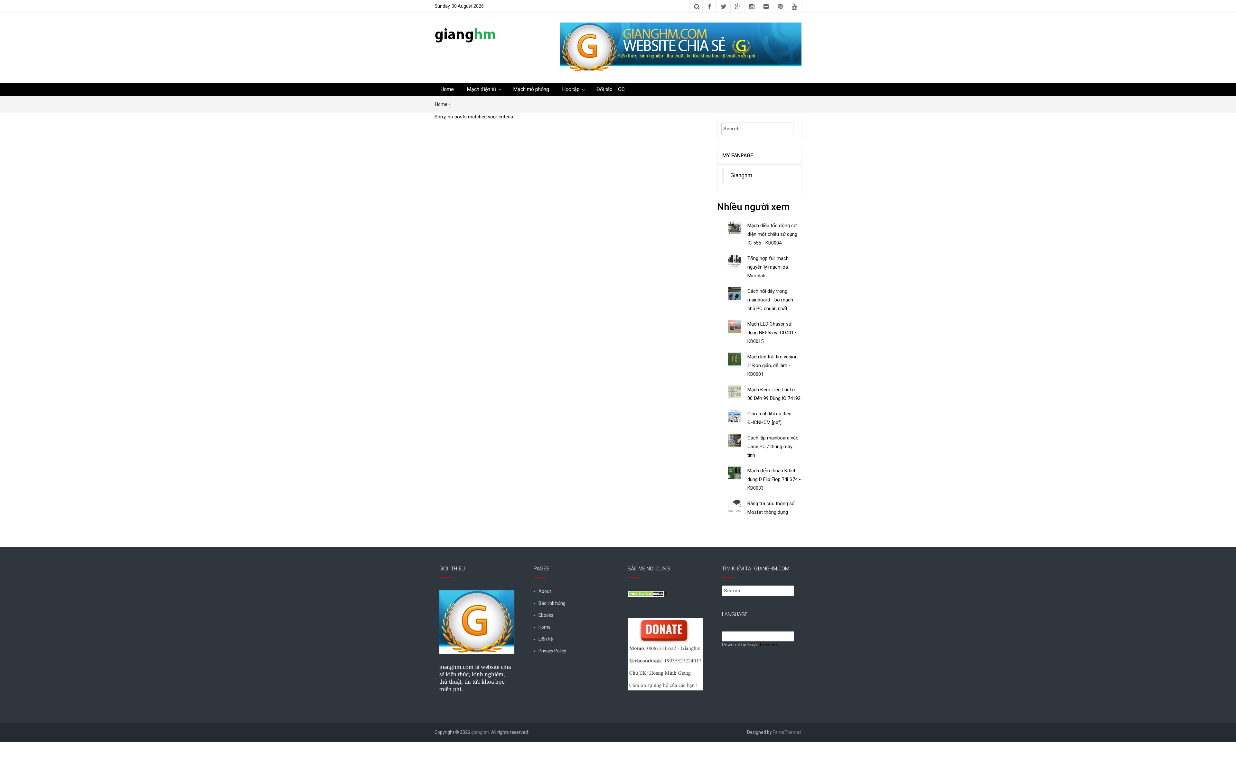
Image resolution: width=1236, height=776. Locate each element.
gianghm (480, 732)
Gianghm (741, 175)
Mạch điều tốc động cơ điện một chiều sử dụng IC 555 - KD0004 (772, 234)
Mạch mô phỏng (531, 89)
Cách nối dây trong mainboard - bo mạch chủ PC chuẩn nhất (770, 299)
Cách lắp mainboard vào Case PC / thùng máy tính (773, 446)
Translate (768, 644)
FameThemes (787, 732)
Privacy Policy (552, 650)
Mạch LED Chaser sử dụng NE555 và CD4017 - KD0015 (773, 332)
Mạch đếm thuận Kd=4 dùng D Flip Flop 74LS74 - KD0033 (774, 479)
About (544, 591)
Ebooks (545, 615)
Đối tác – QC (610, 89)
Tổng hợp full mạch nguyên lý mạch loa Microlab (768, 267)
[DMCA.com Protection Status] (647, 593)
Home (447, 89)
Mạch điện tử (481, 89)
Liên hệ (545, 639)
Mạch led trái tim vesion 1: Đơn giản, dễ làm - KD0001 (772, 365)
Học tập (571, 89)
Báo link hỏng (552, 603)
